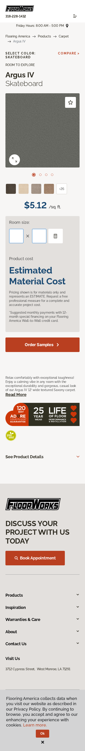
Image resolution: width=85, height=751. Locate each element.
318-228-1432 (15, 16)
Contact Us (16, 643)
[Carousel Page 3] (46, 175)
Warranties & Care (22, 619)
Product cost (21, 258)
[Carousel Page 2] (40, 175)
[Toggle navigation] (75, 16)
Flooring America (17, 36)
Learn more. (35, 725)
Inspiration (15, 607)
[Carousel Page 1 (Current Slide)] (34, 175)
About (11, 631)
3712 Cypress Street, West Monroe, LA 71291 (37, 669)
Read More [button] (15, 394)
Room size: (19, 222)
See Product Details (24, 456)
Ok (42, 733)
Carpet (64, 36)
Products (44, 36)
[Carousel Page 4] (52, 175)
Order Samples (39, 344)
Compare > (69, 53)
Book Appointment (38, 558)
